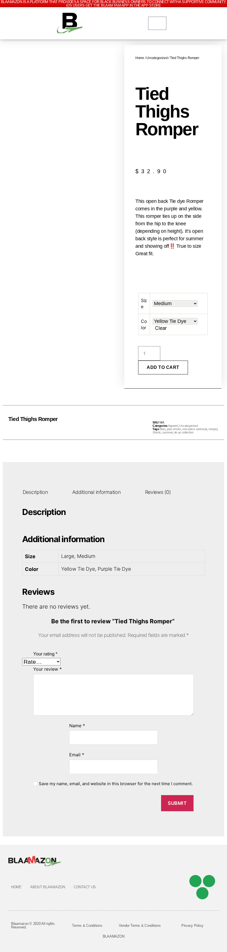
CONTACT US (85, 887)
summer (167, 432)
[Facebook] (195, 881)
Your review (47, 669)
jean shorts (174, 429)
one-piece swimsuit (194, 429)
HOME (16, 887)
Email (76, 754)
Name (77, 725)
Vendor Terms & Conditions (140, 925)
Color (144, 324)
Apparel (173, 425)
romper (212, 429)
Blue (162, 429)
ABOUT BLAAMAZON (47, 887)
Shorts (157, 432)
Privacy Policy (192, 925)
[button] (101, 422)
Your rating (45, 654)
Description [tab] (35, 492)
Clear (161, 328)
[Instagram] (202, 893)
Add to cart (163, 367)
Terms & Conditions (87, 925)
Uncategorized (157, 58)
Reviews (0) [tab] (158, 492)
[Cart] (157, 23)
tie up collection (184, 432)
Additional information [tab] (96, 492)
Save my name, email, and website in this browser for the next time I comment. (116, 783)
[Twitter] (209, 881)
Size (144, 303)
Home (139, 58)
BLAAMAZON (114, 936)
